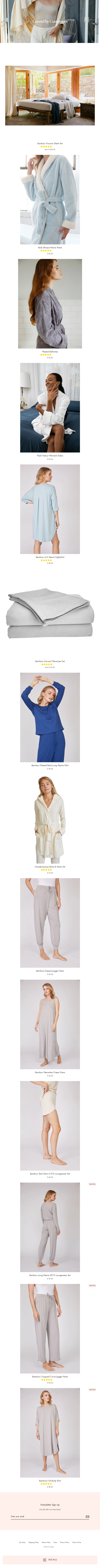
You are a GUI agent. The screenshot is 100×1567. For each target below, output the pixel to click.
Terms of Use (76, 1542)
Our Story (22, 1542)
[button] (46, 146)
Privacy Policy (64, 1542)
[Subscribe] (87, 1516)
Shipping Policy (34, 1542)
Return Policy (46, 1542)
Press (55, 1542)
